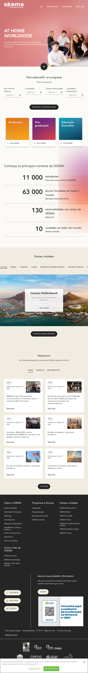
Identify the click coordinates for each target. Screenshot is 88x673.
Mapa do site (49, 630)
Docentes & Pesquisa (12, 512)
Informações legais (13, 630)
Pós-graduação (38, 512)
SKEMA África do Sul (68, 508)
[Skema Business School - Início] (14, 6)
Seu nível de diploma (9, 90)
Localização (29, 88)
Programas (52, 6)
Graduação (36, 508)
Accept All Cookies (51, 669)
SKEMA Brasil (65, 512)
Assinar (43, 592)
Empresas (67, 6)
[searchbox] (12, 95)
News (30, 370)
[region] (44, 665)
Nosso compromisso (12, 533)
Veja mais (44, 486)
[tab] (31, 370)
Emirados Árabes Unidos (52, 267)
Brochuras (13, 601)
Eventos (40, 370)
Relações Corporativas (13, 523)
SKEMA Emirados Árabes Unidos (70, 524)
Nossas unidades (52, 231)
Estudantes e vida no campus (12, 528)
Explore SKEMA (10, 508)
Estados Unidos (76, 267)
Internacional (9, 520)
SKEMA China (65, 520)
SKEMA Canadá (66, 516)
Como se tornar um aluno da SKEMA (60, 180)
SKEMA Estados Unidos (69, 529)
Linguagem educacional (72, 90)
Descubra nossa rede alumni (57, 198)
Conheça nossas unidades (44, 334)
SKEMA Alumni (10, 556)
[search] (41, 6)
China (34, 267)
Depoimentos (53, 370)
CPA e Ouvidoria (11, 541)
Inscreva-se (14, 593)
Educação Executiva (40, 516)
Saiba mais (49, 217)
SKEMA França (66, 533)
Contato (12, 609)
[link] (44, 107)
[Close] (84, 662)
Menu (78, 6)
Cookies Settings (34, 669)
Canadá (24, 267)
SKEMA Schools (38, 520)
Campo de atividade (54, 88)
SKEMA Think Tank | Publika (12, 564)
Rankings (7, 516)
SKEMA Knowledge (12, 559)
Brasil (13, 267)
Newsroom (8, 537)
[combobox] (12, 95)
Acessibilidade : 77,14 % (32, 630)
